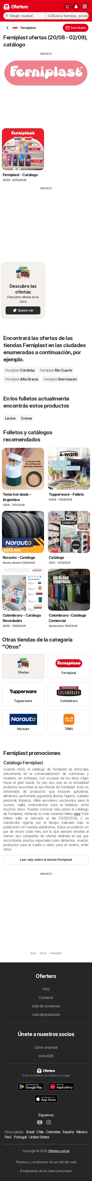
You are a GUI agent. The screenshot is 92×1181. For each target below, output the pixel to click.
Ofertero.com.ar (58, 1151)
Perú (8, 1137)
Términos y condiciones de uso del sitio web (46, 1162)
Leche (10, 418)
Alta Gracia (21, 379)
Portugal (20, 1137)
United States (39, 1137)
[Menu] (85, 6)
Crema (26, 418)
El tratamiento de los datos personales (46, 1171)
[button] (76, 6)
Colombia (53, 1132)
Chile (40, 1132)
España (68, 1132)
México (82, 1132)
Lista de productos (46, 1014)
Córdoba (20, 370)
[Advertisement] (46, 87)
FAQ (46, 989)
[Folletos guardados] (67, 6)
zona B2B (46, 1056)
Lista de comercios (46, 1006)
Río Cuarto (56, 370)
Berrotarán (60, 379)
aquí (77, 813)
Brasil (30, 1132)
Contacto (46, 997)
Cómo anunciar (45, 1047)
